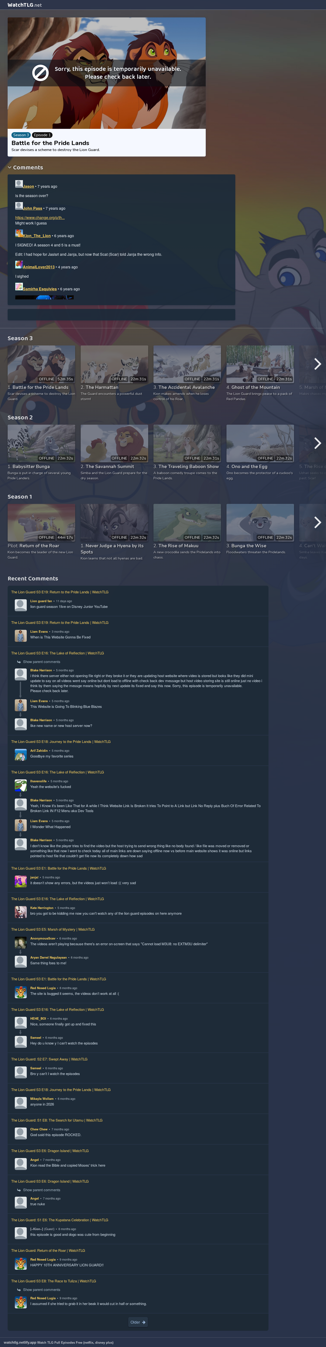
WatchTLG (25, 5)
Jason (28, 186)
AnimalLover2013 (39, 267)
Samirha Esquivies (40, 289)
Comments (27, 168)
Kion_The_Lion (37, 235)
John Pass (32, 208)
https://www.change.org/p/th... (40, 217)
